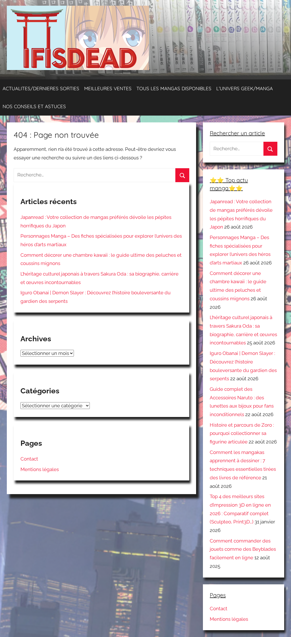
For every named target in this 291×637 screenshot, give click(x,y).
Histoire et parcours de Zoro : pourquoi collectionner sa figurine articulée (242, 433)
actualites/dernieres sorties (41, 88)
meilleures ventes (108, 88)
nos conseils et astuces (34, 106)
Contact (29, 459)
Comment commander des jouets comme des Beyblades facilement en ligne (243, 549)
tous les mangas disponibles (173, 88)
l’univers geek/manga (244, 88)
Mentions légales (39, 469)
